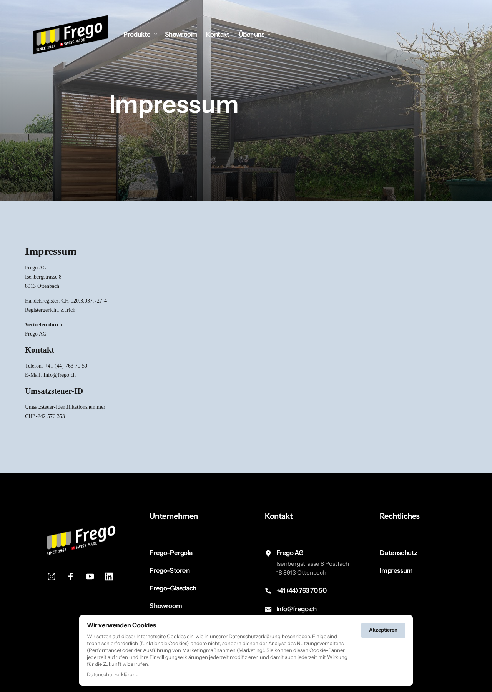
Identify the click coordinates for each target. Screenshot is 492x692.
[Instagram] (54, 576)
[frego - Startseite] (71, 34)
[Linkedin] (111, 576)
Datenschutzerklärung (113, 675)
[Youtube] (92, 576)
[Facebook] (73, 576)
